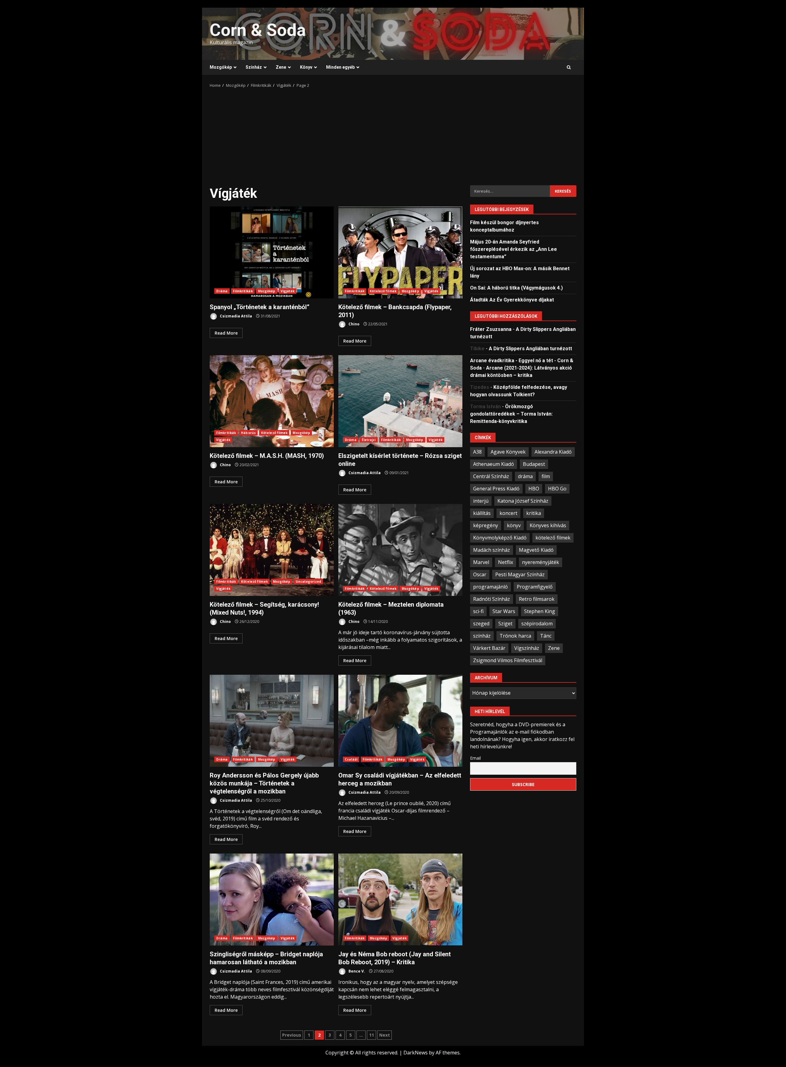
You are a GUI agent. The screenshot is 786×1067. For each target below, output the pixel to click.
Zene (281, 67)
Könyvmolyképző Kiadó (500, 537)
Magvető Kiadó (536, 549)
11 (371, 1035)
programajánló (490, 586)
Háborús (248, 433)
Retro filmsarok (536, 598)
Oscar (479, 574)
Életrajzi (369, 440)
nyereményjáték (540, 561)
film (546, 476)
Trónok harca (515, 635)
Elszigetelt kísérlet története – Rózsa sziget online (400, 401)
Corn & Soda (258, 30)
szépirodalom (537, 623)
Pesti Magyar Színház (520, 574)
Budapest (534, 463)
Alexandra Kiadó (553, 451)
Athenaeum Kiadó (493, 463)
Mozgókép (221, 67)
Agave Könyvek (508, 451)
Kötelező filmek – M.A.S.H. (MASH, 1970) (272, 401)
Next (384, 1035)
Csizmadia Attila (235, 316)
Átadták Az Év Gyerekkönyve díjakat (512, 299)
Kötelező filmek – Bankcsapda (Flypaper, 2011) (400, 252)
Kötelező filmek (383, 291)
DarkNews (415, 1052)
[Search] (569, 67)
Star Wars (503, 611)
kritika (533, 512)
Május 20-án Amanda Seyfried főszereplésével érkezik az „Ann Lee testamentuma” (513, 249)
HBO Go (557, 488)
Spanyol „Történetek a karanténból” (272, 252)
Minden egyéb (340, 67)
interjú (480, 500)
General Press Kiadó (496, 488)
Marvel (481, 561)
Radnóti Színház (491, 598)
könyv (514, 525)
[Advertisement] (393, 135)
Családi (351, 759)
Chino (354, 324)
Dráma (222, 291)
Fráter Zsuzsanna (491, 329)
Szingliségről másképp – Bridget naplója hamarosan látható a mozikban (272, 900)
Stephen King (539, 611)
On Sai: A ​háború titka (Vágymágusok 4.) (516, 287)
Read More (226, 333)
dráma (525, 476)
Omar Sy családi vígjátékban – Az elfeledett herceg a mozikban (400, 721)
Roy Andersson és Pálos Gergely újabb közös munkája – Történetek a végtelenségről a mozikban (272, 721)
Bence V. (356, 971)
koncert (508, 512)
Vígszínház (526, 647)
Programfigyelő (535, 586)
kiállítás (482, 512)
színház (482, 635)
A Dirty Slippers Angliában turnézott (530, 348)
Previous (291, 1035)
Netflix (505, 561)
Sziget (505, 623)
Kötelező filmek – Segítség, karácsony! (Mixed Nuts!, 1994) (272, 550)
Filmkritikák (243, 291)
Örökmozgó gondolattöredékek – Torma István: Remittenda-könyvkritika (511, 413)
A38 (477, 451)
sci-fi (478, 611)
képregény (485, 525)
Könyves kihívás (548, 525)
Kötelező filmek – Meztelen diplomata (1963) (400, 550)
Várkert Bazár (489, 647)
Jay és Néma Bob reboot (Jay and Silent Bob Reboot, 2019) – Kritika (400, 900)
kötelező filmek (552, 537)
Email (475, 758)
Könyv (306, 67)
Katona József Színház (522, 500)
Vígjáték (288, 291)
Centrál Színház (491, 476)
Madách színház (491, 549)
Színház (254, 67)
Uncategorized (308, 581)
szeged (481, 623)
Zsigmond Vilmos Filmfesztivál (507, 660)
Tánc (545, 635)
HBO (533, 488)
